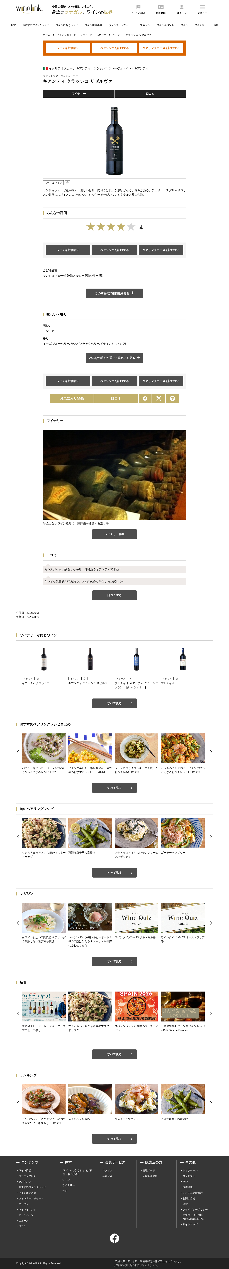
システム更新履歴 (193, 1192)
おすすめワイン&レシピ (35, 25)
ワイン (184, 25)
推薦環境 (188, 1187)
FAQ (185, 1181)
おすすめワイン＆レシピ (32, 1187)
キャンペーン (26, 1215)
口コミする (114, 595)
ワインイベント (165, 25)
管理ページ (149, 1170)
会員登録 (107, 1176)
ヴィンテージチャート (121, 25)
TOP (13, 25)
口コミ (150, 93)
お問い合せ (189, 1198)
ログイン (107, 1170)
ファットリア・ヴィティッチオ (60, 76)
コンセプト (189, 1176)
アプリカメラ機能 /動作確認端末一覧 (193, 1217)
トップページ (190, 1170)
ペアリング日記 (27, 1176)
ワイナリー (200, 25)
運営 (185, 1204)
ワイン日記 (25, 1170)
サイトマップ (190, 1224)
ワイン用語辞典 (93, 25)
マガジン (145, 25)
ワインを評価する (68, 47)
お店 (215, 25)
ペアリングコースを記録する (161, 47)
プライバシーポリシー (195, 1209)
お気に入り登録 (72, 398)
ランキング (25, 1181)
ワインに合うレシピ (67, 25)
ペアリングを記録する (114, 47)
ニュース (24, 1220)
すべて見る (114, 703)
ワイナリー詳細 (114, 534)
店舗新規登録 (150, 1176)
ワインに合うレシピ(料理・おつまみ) (77, 1172)
